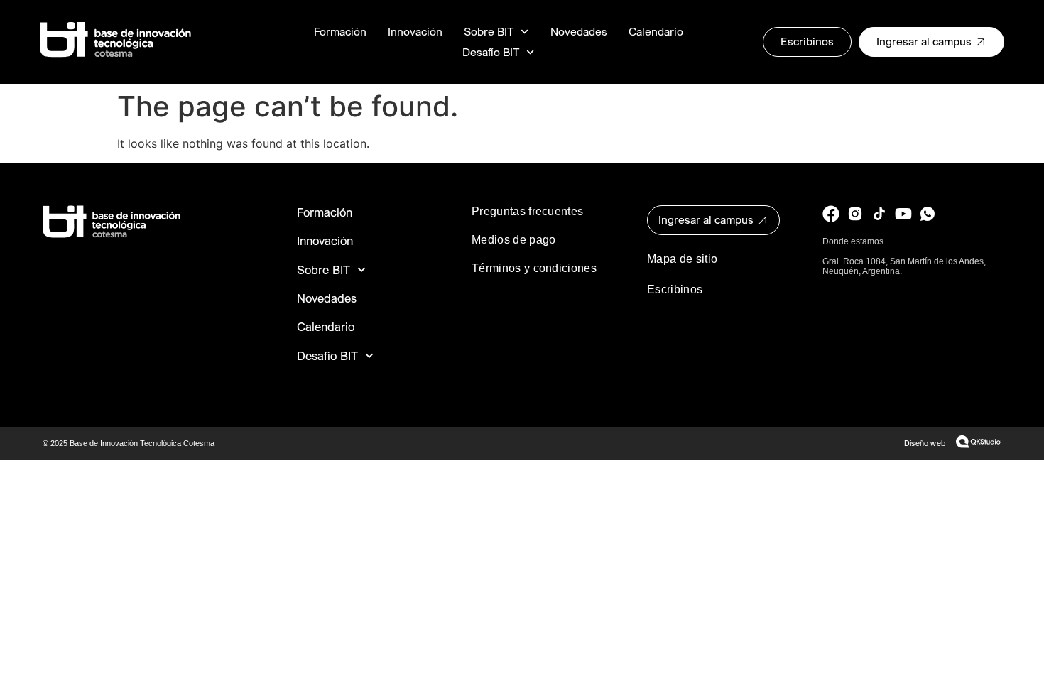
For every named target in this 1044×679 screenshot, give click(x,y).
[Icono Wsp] (927, 213)
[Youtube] (903, 213)
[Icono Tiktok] (879, 213)
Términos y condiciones (534, 268)
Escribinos (674, 289)
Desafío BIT (490, 52)
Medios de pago (513, 240)
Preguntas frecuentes (527, 211)
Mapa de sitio (682, 259)
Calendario (656, 31)
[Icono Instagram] (855, 213)
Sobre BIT (488, 31)
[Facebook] (830, 213)
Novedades (578, 31)
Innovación (415, 31)
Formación (340, 31)
